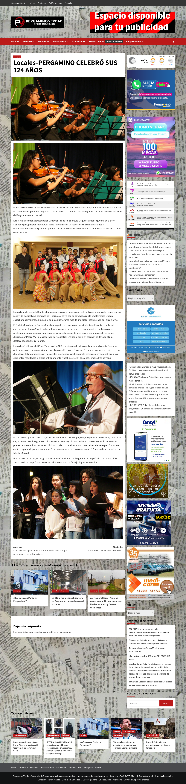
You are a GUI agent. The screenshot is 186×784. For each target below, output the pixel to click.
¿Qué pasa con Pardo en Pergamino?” (25, 599)
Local (13, 41)
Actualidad (77, 41)
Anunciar (69, 3)
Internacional (59, 41)
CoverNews (129, 779)
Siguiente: (105, 549)
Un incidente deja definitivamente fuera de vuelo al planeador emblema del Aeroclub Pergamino (149, 632)
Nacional (42, 41)
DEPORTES (135, 235)
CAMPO (133, 358)
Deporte (117, 731)
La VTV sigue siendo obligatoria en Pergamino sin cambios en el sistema (68, 601)
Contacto (42, 3)
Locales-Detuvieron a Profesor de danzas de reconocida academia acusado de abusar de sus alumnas (150, 673)
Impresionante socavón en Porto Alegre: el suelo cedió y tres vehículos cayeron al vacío (26, 746)
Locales (17, 57)
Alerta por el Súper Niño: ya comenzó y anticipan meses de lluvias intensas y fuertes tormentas (106, 602)
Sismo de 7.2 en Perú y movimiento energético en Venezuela (158, 745)
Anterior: (40, 551)
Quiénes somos (55, 3)
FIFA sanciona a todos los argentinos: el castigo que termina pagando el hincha (125, 745)
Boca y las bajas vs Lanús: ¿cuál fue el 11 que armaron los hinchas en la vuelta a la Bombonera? (149, 264)
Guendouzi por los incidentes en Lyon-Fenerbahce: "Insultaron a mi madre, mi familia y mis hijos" (150, 254)
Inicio (32, 3)
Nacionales (104, 591)
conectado (39, 632)
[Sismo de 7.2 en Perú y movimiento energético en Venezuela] (159, 728)
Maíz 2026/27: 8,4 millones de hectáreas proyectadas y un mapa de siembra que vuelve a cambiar (150, 408)
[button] (173, 41)
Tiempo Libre (105, 41)
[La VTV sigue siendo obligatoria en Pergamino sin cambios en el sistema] (68, 582)
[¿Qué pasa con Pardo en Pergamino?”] (29, 582)
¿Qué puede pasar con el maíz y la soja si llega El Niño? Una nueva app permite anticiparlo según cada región (150, 370)
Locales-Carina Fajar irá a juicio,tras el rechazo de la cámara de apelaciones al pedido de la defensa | (150, 667)
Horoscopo (170, 229)
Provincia (27, 41)
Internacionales (20, 735)
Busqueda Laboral (134, 41)
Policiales (65, 735)
